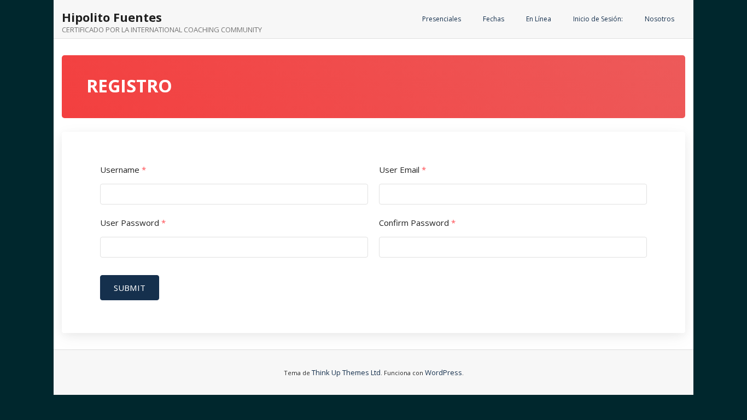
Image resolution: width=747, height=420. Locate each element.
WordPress (443, 372)
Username (123, 170)
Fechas (493, 19)
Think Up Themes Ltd (346, 372)
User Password (133, 223)
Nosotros (659, 19)
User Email (402, 170)
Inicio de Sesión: (598, 19)
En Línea (538, 19)
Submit (129, 287)
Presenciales (441, 19)
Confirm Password (417, 223)
